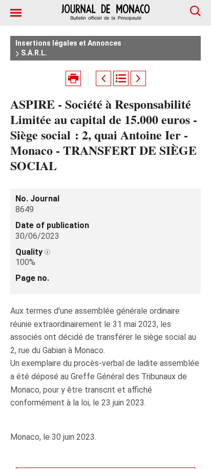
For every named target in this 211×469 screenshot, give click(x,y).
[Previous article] (103, 78)
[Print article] (73, 78)
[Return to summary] (121, 78)
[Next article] (138, 78)
